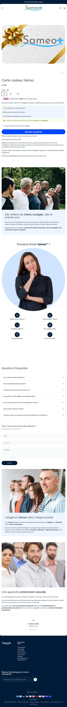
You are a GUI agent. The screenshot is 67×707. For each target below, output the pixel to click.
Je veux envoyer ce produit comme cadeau (17, 126)
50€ (11, 94)
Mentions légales (33, 704)
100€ (17, 94)
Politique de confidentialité (23, 702)
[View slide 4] (36, 630)
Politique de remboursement (10, 702)
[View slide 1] (31, 630)
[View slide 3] (34, 630)
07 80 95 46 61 (21, 660)
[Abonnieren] (35, 679)
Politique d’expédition (45, 702)
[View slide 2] (33, 630)
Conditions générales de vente (56, 702)
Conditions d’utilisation (34, 702)
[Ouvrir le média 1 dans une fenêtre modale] (62, 72)
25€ (4, 94)
